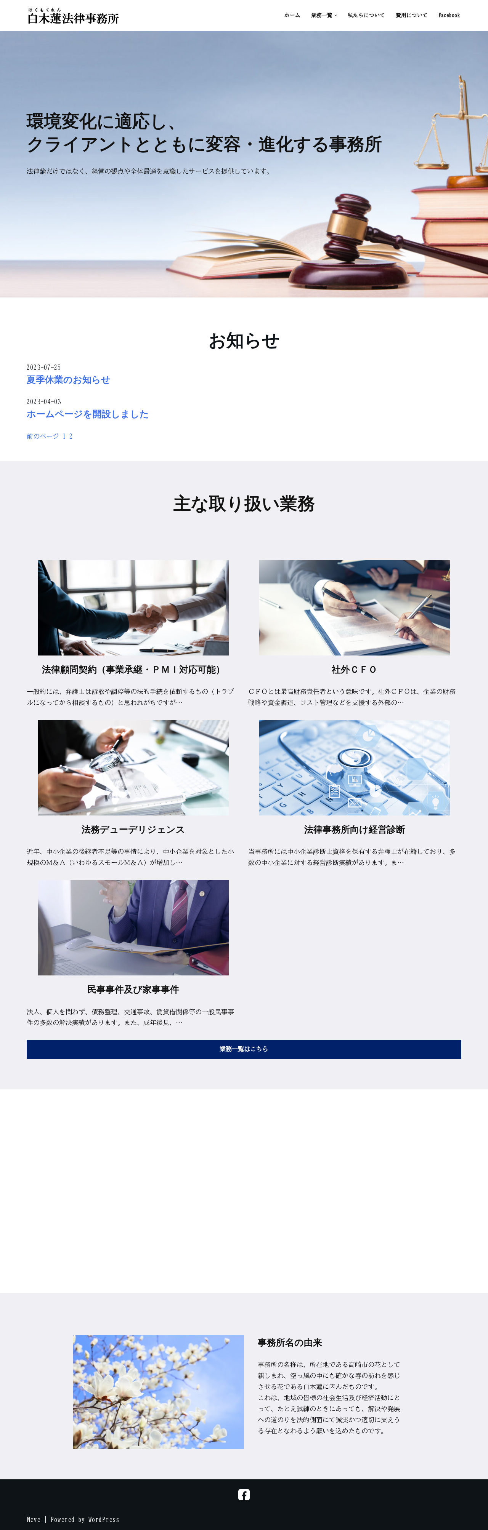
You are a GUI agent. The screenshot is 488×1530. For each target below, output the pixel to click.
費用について (412, 15)
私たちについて (366, 15)
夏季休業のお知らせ (69, 379)
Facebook (449, 15)
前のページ (43, 436)
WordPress (103, 1519)
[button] (335, 15)
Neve (33, 1519)
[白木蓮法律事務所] (73, 15)
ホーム (292, 15)
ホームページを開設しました (88, 413)
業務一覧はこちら (244, 1049)
